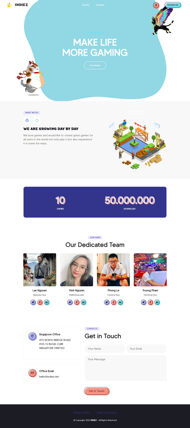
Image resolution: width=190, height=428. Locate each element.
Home (85, 4)
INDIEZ (21, 4)
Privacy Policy (81, 412)
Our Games (95, 65)
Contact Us (172, 5)
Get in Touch (96, 391)
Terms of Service (106, 412)
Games (100, 4)
